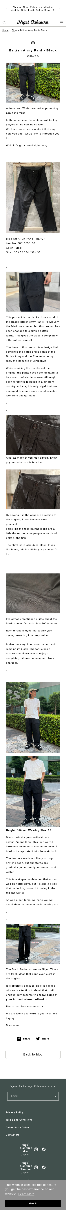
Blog (14, 30)
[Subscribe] (54, 1096)
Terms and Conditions (19, 1120)
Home (5, 30)
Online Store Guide (17, 1127)
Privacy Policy (15, 1112)
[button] (4, 22)
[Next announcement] (59, 9)
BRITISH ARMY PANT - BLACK (25, 238)
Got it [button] (33, 1203)
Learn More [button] (26, 1194)
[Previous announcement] (7, 9)
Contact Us (13, 1135)
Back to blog (33, 1054)
